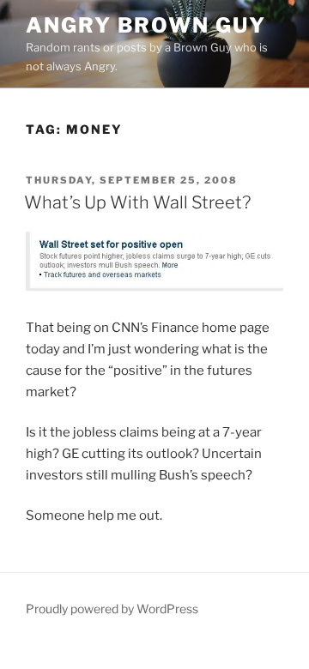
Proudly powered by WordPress (112, 608)
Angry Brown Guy (146, 25)
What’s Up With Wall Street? (137, 202)
